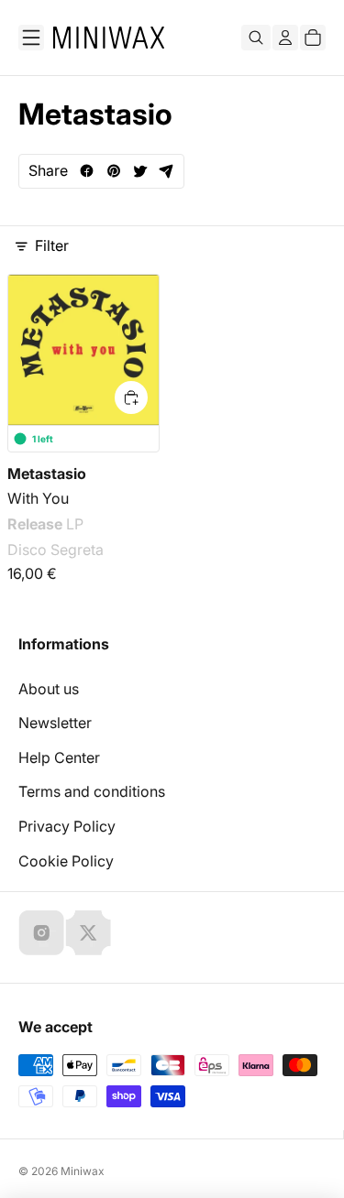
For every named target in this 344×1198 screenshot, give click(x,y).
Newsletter (55, 722)
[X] (88, 932)
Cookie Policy (66, 861)
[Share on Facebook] (86, 171)
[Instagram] (41, 932)
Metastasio (46, 472)
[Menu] (31, 37)
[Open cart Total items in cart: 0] (313, 37)
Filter (52, 245)
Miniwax (83, 1171)
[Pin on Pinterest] (113, 171)
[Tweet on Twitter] (140, 171)
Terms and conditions (91, 791)
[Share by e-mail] (166, 171)
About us (48, 689)
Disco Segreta (55, 548)
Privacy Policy (67, 826)
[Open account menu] (285, 37)
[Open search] (256, 37)
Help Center (59, 757)
